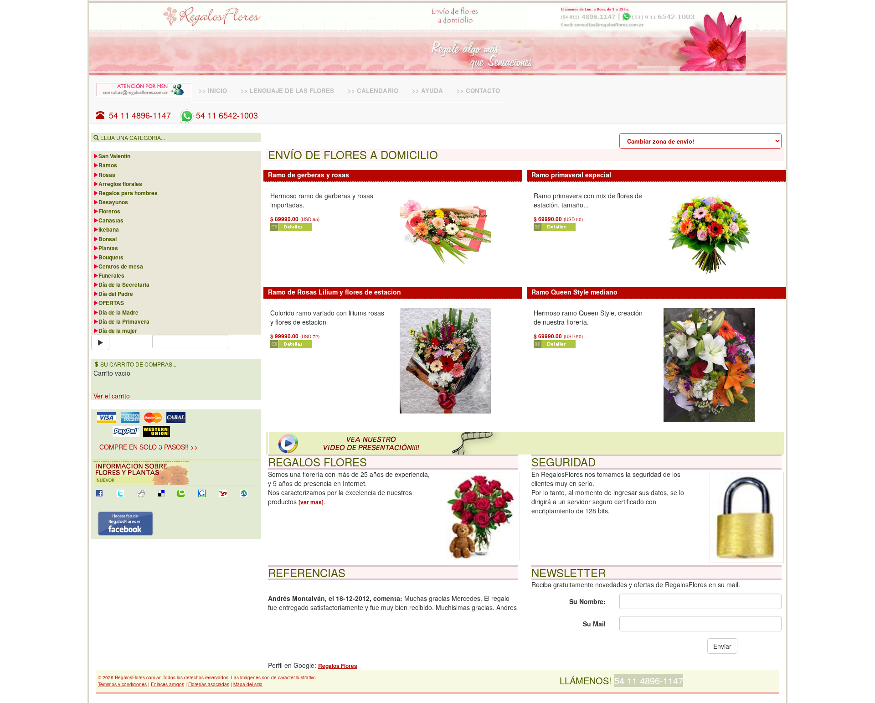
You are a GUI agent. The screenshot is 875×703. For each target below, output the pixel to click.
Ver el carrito (111, 395)
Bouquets (111, 257)
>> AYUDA (427, 90)
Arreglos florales (120, 184)
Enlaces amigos (167, 684)
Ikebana (108, 229)
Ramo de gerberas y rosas (308, 174)
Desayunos (113, 202)
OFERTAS (111, 303)
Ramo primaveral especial (571, 174)
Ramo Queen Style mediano (574, 291)
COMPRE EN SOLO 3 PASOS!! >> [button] (148, 446)
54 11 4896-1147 (137, 115)
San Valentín (114, 156)
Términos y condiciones (122, 684)
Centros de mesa (120, 266)
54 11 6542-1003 (226, 115)
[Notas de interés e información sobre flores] (176, 472)
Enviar (722, 646)
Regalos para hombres (128, 193)
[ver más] (311, 502)
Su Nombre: (587, 601)
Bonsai (107, 239)
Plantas (108, 248)
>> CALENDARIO (373, 90)
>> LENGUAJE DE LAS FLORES (287, 90)
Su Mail (594, 623)
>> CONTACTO (478, 90)
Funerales (111, 275)
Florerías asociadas (208, 684)
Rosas (106, 175)
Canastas (111, 220)
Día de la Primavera (123, 321)
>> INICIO (213, 90)
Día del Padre (115, 293)
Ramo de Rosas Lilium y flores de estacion (334, 291)
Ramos (107, 165)
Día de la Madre (118, 312)
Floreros (109, 211)
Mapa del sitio (247, 684)
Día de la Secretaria (123, 284)
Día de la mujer (117, 330)
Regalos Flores (337, 666)
